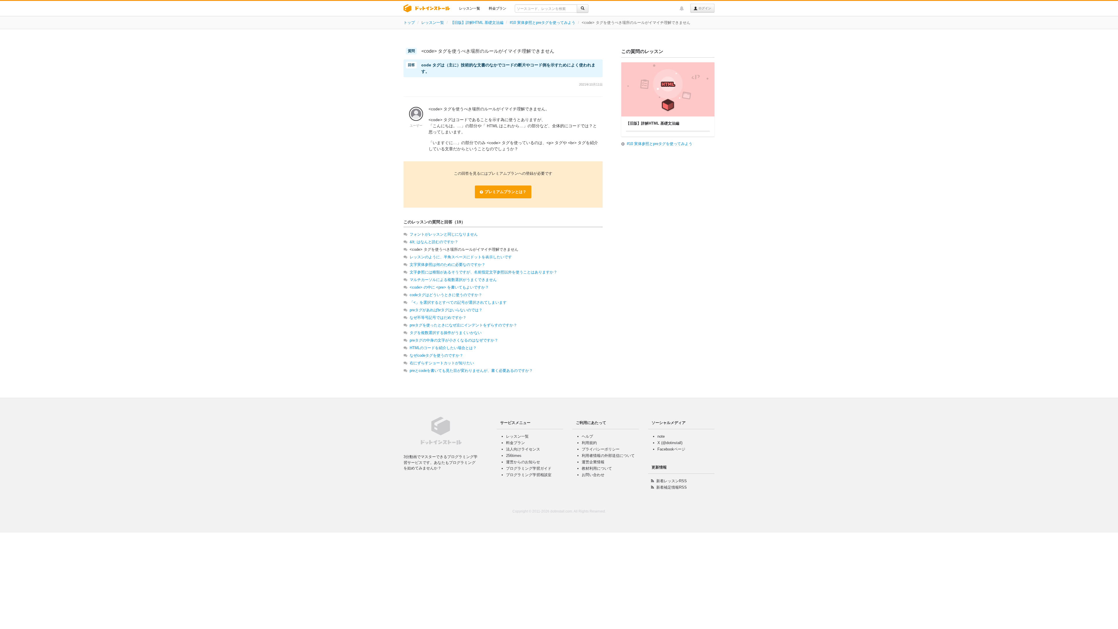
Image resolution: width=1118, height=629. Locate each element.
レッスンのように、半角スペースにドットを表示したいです (461, 257)
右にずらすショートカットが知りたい (442, 363)
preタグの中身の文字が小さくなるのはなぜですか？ (454, 340)
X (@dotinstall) (669, 443)
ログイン (704, 8)
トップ (409, 22)
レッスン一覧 (469, 8)
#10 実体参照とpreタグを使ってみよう (542, 22)
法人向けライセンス (523, 449)
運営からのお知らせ (523, 462)
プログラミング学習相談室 (528, 475)
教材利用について (597, 468)
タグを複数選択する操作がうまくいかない (446, 333)
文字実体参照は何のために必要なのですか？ (447, 264)
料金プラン (497, 8)
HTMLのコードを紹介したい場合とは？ (443, 348)
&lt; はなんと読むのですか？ (434, 242)
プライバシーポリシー (601, 449)
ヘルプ (587, 436)
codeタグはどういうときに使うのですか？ (446, 295)
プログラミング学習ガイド (528, 468)
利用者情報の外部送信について (608, 455)
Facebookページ (671, 449)
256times (513, 455)
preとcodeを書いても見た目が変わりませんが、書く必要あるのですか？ (471, 370)
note (661, 436)
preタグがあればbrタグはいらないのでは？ (446, 310)
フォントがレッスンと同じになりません (444, 234)
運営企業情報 (593, 462)
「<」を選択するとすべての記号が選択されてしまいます (458, 302)
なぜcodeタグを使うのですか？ (436, 355)
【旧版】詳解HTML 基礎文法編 (476, 22)
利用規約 (589, 443)
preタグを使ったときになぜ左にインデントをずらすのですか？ (463, 325)
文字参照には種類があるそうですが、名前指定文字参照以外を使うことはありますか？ (483, 272)
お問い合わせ (593, 475)
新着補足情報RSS (671, 487)
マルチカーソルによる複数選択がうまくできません (453, 280)
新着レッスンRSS (671, 481)
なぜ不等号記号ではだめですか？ (438, 317)
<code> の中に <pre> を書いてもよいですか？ (449, 287)
